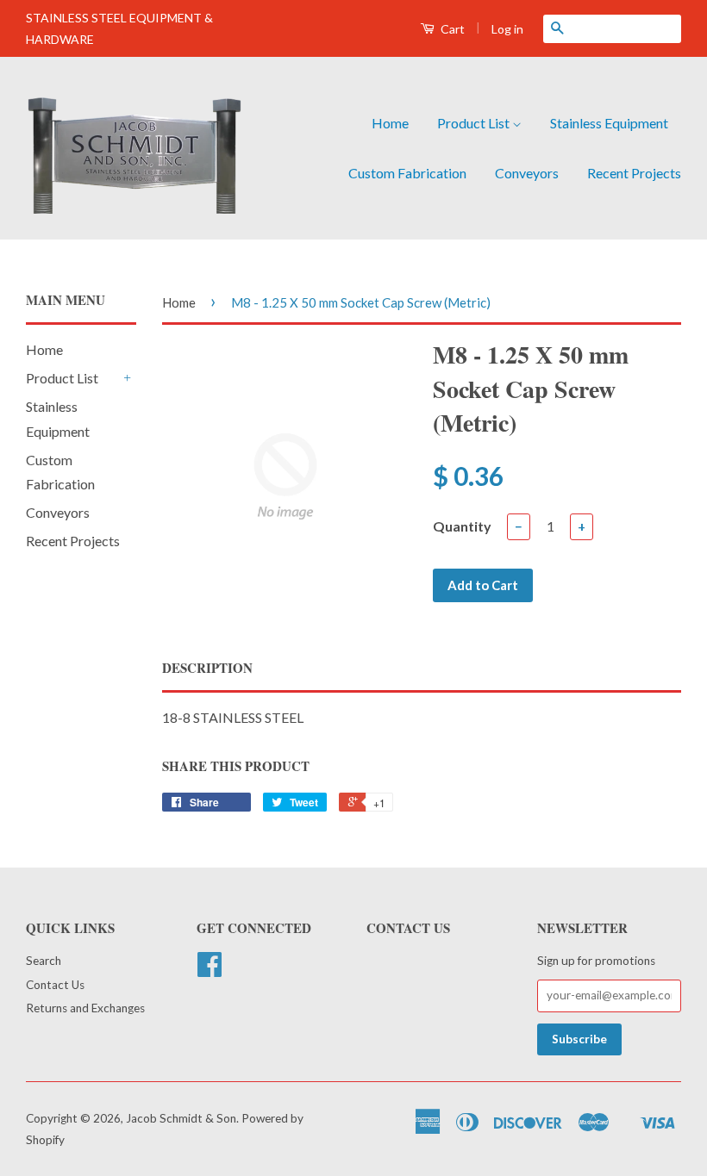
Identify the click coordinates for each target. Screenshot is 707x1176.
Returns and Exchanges (85, 1008)
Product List (474, 123)
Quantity (462, 526)
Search (43, 961)
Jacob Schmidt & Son (181, 1118)
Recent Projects (634, 173)
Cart (451, 29)
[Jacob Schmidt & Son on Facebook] (209, 970)
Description (207, 668)
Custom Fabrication (407, 173)
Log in (507, 29)
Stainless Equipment (609, 123)
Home (390, 123)
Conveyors (527, 173)
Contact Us (55, 985)
